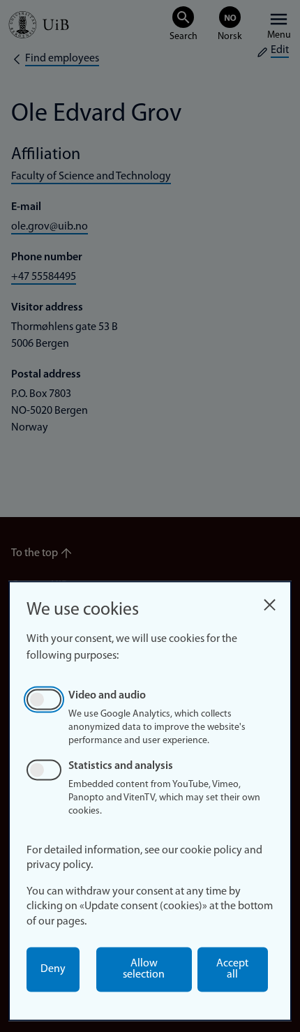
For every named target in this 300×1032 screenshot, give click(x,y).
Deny (53, 969)
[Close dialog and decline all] (269, 601)
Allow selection (144, 969)
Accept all (232, 969)
